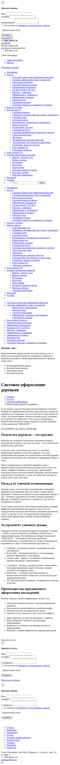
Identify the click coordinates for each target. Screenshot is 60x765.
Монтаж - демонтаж (21, 92)
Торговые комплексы (22, 175)
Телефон (5, 17)
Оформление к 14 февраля (24, 95)
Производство (19, 100)
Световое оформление (17, 402)
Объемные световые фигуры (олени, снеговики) (35, 115)
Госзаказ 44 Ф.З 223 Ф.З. (24, 90)
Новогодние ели (20, 125)
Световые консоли (21, 112)
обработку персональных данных (34, 25)
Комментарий (7, 22)
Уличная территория (22, 312)
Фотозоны (17, 137)
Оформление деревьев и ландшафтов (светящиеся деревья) (30, 316)
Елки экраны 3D (20, 147)
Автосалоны (18, 167)
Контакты (11, 177)
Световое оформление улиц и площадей (31, 80)
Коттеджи (17, 165)
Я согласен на (27, 25)
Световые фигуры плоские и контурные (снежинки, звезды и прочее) (31, 143)
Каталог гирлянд (15, 107)
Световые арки (19, 117)
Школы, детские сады (22, 157)
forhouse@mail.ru (9, 760)
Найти (42, 183)
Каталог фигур (14, 110)
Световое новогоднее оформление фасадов (32, 77)
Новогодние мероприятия (24, 307)
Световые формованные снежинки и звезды (33, 132)
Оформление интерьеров (24, 87)
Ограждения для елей (22, 127)
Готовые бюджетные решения (21, 155)
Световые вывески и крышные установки (32, 105)
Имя (3, 14)
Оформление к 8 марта (23, 97)
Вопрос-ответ (13, 740)
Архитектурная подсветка (24, 85)
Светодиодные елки (21, 135)
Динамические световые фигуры (28, 140)
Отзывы (10, 180)
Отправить (6, 35)
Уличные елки (19, 310)
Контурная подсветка (22, 82)
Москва (10, 62)
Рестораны (17, 162)
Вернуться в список (10, 680)
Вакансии (11, 747)
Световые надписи (21, 130)
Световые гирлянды (22, 150)
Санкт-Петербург (15, 60)
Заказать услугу (8, 640)
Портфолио (12, 72)
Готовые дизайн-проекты (19, 737)
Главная (10, 397)
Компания (11, 730)
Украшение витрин (21, 102)
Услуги (10, 75)
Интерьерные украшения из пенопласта (31, 122)
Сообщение (6, 663)
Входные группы (20, 172)
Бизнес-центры (19, 160)
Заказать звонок (10, 67)
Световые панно (20, 120)
